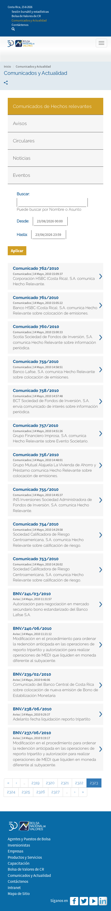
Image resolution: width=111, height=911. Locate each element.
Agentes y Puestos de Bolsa (29, 838)
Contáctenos (20, 25)
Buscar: (23, 194)
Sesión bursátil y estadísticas (30, 11)
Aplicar (17, 250)
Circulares (24, 140)
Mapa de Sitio (19, 893)
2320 (50, 783)
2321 (65, 783)
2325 (26, 792)
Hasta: (22, 234)
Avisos (20, 123)
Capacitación (18, 863)
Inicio (7, 66)
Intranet (14, 887)
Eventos (21, 175)
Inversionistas (19, 845)
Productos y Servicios (25, 857)
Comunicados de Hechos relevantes (52, 106)
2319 (35, 783)
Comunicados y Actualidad (29, 20)
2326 (40, 792)
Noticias (21, 158)
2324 (11, 792)
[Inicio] (20, 44)
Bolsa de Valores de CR (26, 16)
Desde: (23, 221)
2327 (55, 792)
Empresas (15, 851)
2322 (79, 783)
